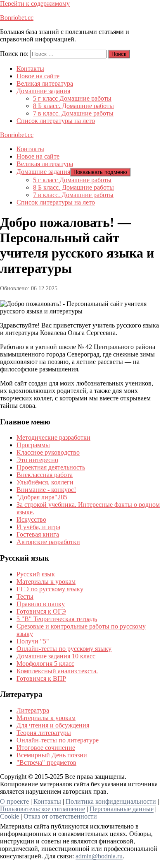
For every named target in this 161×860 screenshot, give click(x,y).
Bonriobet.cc (16, 17)
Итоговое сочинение (46, 747)
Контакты (30, 68)
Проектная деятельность (51, 467)
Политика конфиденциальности (111, 801)
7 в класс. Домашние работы (73, 113)
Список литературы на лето (56, 120)
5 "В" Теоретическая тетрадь (57, 618)
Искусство (31, 519)
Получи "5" (33, 641)
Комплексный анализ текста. (57, 671)
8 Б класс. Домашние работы (73, 105)
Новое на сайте (38, 75)
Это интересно (37, 459)
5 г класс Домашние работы (72, 98)
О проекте (14, 801)
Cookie (9, 816)
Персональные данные (122, 808)
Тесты (25, 596)
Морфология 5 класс (45, 663)
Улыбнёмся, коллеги (45, 482)
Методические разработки (53, 437)
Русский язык (36, 574)
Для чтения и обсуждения (53, 725)
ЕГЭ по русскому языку (50, 589)
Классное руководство (48, 452)
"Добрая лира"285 (42, 497)
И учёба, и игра (38, 526)
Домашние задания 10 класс (56, 656)
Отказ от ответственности (60, 816)
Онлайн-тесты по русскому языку (64, 648)
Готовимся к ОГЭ (41, 611)
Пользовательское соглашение (42, 808)
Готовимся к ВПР (41, 678)
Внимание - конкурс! (46, 489)
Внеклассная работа (45, 474)
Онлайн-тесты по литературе (58, 740)
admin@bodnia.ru (99, 856)
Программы (33, 444)
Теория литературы (44, 732)
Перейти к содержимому (35, 3)
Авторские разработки (48, 541)
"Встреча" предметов (46, 762)
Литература (33, 710)
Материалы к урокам (46, 581)
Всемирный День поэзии (52, 755)
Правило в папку (41, 603)
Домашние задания (43, 90)
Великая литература (45, 83)
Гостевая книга (38, 534)
